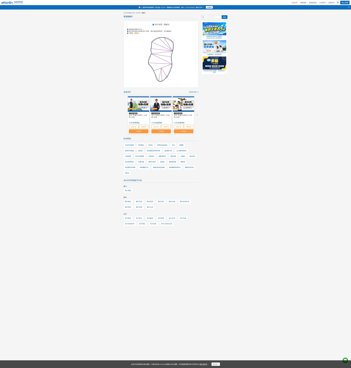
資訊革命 (192, 156)
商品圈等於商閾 (130, 167)
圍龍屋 (183, 162)
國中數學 (150, 201)
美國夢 (181, 145)
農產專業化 (162, 156)
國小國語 (128, 190)
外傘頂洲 (141, 162)
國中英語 (139, 201)
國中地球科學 (184, 201)
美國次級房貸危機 (159, 167)
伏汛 (173, 145)
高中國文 (128, 218)
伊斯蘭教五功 (144, 167)
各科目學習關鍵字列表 (129, 13)
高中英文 (139, 218)
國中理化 (161, 201)
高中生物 (183, 218)
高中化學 (172, 218)
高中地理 (138, 13)
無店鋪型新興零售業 (153, 150)
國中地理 (139, 207)
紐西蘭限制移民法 (175, 167)
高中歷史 (142, 224)
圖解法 (137, 33)
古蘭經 (183, 156)
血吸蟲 (162, 162)
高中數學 (150, 218)
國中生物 (172, 201)
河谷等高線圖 (129, 145)
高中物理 (161, 218)
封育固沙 (151, 156)
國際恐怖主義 (189, 167)
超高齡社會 (168, 150)
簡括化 (127, 173)
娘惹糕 (140, 150)
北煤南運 (128, 156)
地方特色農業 (139, 156)
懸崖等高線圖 (129, 150)
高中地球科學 (129, 224)
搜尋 (224, 17)
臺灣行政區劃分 (162, 145)
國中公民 (150, 207)
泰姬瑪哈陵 (172, 162)
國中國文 (128, 201)
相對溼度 (173, 156)
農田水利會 (152, 162)
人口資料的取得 (181, 150)
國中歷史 (128, 207)
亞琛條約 (141, 145)
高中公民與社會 (166, 224)
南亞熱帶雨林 (129, 162)
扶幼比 (150, 145)
